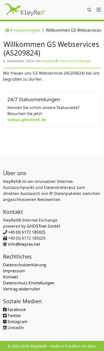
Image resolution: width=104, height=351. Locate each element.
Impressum (14, 271)
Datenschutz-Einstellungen (29, 283)
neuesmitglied (26, 30)
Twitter (14, 315)
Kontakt (10, 277)
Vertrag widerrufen (21, 289)
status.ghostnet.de (26, 119)
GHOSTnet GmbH (43, 226)
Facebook (16, 309)
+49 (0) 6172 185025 (26, 232)
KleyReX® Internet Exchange (66, 61)
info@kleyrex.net (24, 244)
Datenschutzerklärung (24, 265)
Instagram (17, 321)
